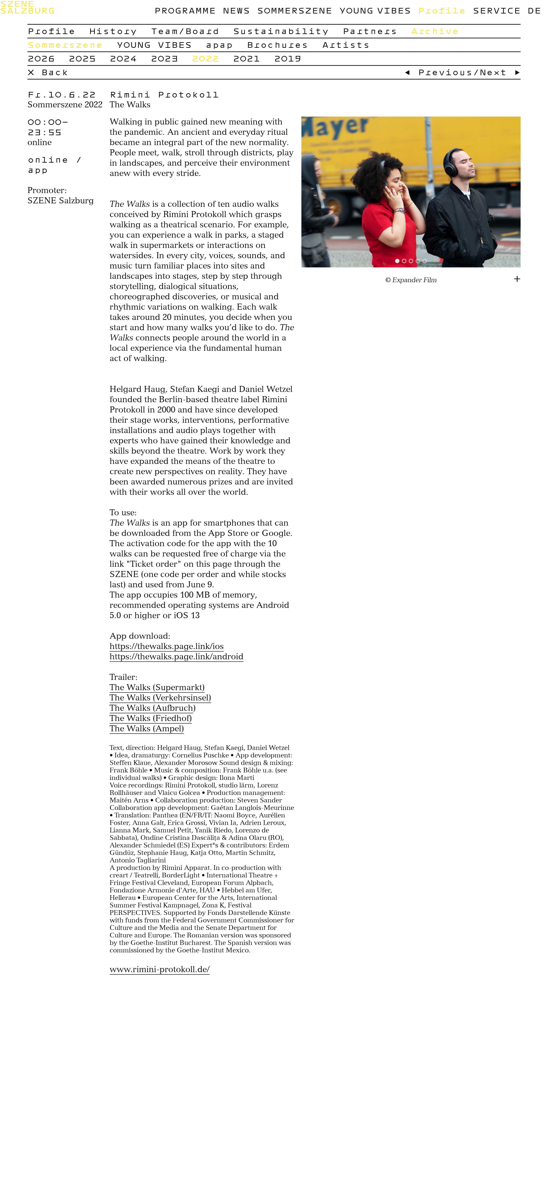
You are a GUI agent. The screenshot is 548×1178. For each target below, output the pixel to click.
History (113, 31)
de (534, 10)
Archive (435, 31)
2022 (205, 58)
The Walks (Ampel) (147, 728)
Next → (500, 72)
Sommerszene (294, 10)
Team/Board (185, 31)
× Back (47, 72)
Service (497, 10)
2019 (287, 58)
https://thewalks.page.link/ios (167, 646)
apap (219, 44)
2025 (82, 58)
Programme (185, 10)
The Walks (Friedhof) (151, 718)
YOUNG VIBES (375, 10)
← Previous (438, 72)
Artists (346, 44)
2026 (41, 58)
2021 (246, 58)
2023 (164, 58)
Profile (442, 10)
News (236, 10)
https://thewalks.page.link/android (176, 656)
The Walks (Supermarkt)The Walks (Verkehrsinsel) (160, 692)
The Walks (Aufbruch (151, 708)
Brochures (277, 44)
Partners (369, 31)
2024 (123, 58)
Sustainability (281, 31)
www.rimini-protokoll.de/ (160, 969)
